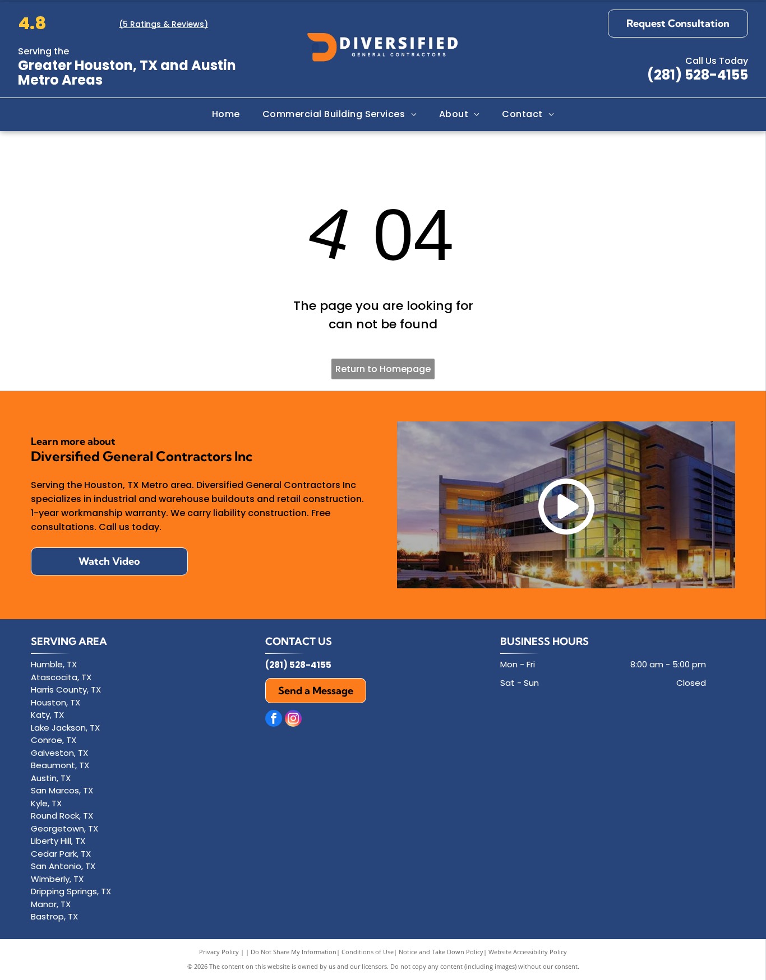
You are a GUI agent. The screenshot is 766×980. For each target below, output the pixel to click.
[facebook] (273, 720)
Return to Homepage (383, 369)
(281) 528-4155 (697, 75)
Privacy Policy (219, 952)
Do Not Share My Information (293, 952)
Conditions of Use (368, 952)
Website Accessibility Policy (527, 952)
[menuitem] (226, 114)
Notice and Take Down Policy (441, 952)
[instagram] (293, 720)
